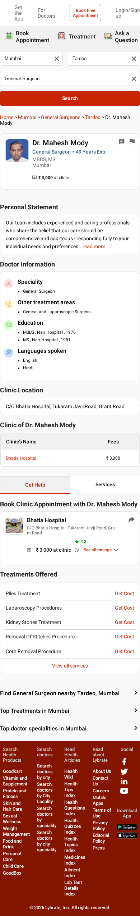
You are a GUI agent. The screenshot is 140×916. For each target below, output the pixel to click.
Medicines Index (74, 860)
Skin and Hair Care (12, 806)
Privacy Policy (100, 825)
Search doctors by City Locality (45, 792)
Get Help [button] (35, 485)
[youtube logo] (124, 793)
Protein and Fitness (14, 793)
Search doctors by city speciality (46, 841)
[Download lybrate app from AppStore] (127, 837)
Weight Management (16, 831)
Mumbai (27, 117)
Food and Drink (12, 843)
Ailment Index (72, 872)
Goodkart (12, 771)
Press (99, 848)
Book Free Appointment (85, 13)
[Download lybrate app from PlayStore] (127, 828)
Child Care (13, 866)
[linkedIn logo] (124, 784)
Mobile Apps (99, 800)
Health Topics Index (71, 844)
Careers (101, 790)
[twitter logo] (124, 774)
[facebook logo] (124, 764)
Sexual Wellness (12, 818)
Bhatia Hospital (21, 458)
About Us (102, 771)
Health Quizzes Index (72, 826)
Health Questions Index (74, 807)
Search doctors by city (45, 771)
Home (6, 117)
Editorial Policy (101, 838)
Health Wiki (71, 774)
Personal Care (12, 856)
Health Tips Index (71, 789)
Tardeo (93, 117)
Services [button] (105, 484)
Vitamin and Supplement (15, 781)
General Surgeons (60, 117)
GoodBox (12, 873)
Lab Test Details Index (73, 888)
